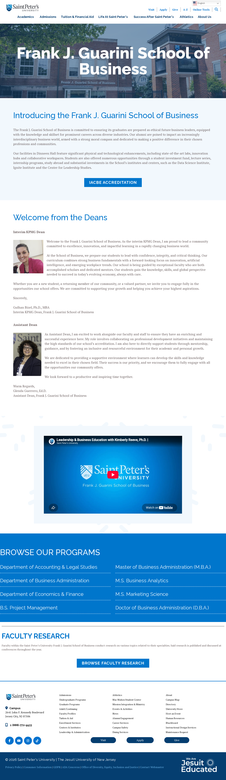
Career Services (121, 722)
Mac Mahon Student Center (127, 699)
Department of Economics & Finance (42, 594)
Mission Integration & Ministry (129, 704)
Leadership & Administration (74, 732)
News (115, 713)
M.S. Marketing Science (141, 594)
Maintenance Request (177, 732)
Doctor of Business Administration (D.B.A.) (162, 608)
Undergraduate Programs (72, 699)
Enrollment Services (70, 722)
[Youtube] (19, 740)
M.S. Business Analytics (141, 580)
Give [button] (176, 740)
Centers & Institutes (70, 727)
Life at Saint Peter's (113, 17)
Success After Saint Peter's (154, 17)
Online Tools (201, 9)
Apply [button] (140, 740)
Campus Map (173, 699)
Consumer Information (38, 767)
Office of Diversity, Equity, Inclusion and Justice (109, 767)
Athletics (186, 17)
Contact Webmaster (152, 767)
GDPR (56, 767)
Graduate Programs (69, 704)
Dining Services (120, 732)
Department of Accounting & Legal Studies (48, 567)
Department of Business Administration (44, 580)
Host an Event (173, 713)
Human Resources (175, 718)
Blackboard (172, 722)
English (201, 3)
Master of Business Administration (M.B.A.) (163, 567)
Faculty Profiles (67, 713)
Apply (163, 9)
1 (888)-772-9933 (20, 725)
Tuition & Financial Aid (77, 17)
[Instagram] (28, 740)
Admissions (48, 17)
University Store (174, 709)
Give (175, 9)
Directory (171, 704)
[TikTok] (37, 740)
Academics (26, 17)
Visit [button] (103, 740)
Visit (151, 9)
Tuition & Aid (66, 718)
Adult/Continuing (68, 709)
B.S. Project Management (29, 608)
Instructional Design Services (181, 727)
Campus (15, 708)
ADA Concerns (71, 767)
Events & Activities (122, 709)
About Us (205, 17)
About (169, 695)
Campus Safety (120, 727)
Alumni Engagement (123, 718)
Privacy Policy (13, 767)
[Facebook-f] (10, 740)
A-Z (185, 9)
